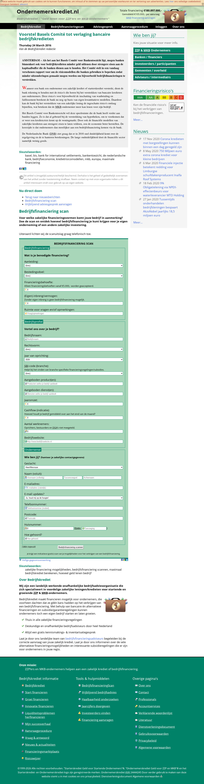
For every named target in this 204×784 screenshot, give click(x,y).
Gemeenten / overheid (150, 70)
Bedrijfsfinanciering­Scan (98, 685)
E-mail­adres (31, 484)
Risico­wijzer (33, 758)
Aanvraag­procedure (134, 26)
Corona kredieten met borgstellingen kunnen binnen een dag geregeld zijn (163, 143)
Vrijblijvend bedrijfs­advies (99, 692)
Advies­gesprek (103, 26)
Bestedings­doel (34, 272)
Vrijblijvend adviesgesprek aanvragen (48, 204)
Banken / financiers (148, 57)
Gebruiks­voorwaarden (154, 734)
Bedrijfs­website (34, 437)
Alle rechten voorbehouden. (47, 768)
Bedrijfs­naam (32, 335)
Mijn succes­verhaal (38, 724)
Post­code (30, 514)
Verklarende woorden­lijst (155, 713)
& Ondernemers (152, 50)
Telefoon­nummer (35, 504)
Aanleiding (31, 261)
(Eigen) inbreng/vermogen (40, 296)
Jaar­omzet (30, 400)
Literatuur (145, 720)
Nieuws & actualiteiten (40, 745)
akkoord (24, 4)
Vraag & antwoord (37, 738)
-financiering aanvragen (140, 17)
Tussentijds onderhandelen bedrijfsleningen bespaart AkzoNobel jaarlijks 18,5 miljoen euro (160, 207)
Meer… (138, 120)
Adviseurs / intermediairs (153, 77)
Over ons (178, 26)
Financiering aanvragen (97, 720)
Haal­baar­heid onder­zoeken (100, 699)
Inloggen (161, 26)
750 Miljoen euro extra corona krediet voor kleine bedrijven (162, 155)
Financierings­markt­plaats (42, 751)
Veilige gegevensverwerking (36, 559)
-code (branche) (36, 366)
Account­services (149, 706)
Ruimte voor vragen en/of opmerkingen (49, 309)
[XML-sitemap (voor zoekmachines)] (161, 776)
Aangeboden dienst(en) (38, 390)
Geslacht (29, 463)
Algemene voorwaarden (155, 747)
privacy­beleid (92, 776)
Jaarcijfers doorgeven (96, 706)
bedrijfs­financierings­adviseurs (84, 638)
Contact (144, 692)
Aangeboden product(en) (39, 380)
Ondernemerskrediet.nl (48, 11)
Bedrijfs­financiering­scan (67, 26)
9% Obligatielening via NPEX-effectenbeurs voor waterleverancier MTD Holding (163, 189)
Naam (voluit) (32, 473)
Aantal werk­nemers (36, 424)
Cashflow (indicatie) (36, 410)
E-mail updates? (34, 494)
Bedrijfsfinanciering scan (40, 200)
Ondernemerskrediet (113, 772)
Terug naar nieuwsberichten (42, 197)
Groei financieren (36, 699)
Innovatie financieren (39, 706)
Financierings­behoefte (38, 282)
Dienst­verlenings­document (157, 727)
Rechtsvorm (31, 345)
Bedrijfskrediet (31, 26)
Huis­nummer (32, 524)
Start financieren (36, 692)
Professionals (147, 699)
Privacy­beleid (148, 741)
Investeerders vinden (96, 713)
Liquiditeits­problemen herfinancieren (40, 715)
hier (172, 1)
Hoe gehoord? (33, 534)
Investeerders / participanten (155, 64)
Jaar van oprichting (36, 355)
